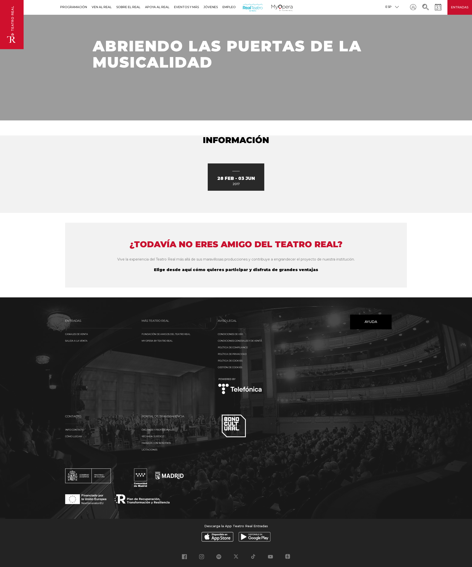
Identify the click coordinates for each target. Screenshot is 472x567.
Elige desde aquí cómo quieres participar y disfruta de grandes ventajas (236, 269)
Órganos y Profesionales (158, 429)
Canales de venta (76, 334)
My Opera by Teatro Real (157, 340)
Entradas (459, 7)
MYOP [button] (274, 7)
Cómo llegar (73, 436)
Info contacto (74, 429)
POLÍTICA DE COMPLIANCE (233, 347)
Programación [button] (73, 7)
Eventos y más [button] (186, 7)
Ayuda (371, 322)
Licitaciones (149, 449)
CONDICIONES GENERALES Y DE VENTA (240, 340)
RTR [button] (243, 7)
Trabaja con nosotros (156, 443)
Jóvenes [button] (211, 7)
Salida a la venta (76, 340)
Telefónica (240, 386)
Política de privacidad (232, 354)
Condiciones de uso (230, 334)
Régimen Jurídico (153, 436)
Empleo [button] (229, 7)
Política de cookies (230, 360)
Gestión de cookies (230, 367)
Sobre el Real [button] (128, 7)
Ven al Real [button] (102, 7)
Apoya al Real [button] (157, 7)
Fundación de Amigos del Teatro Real (166, 334)
